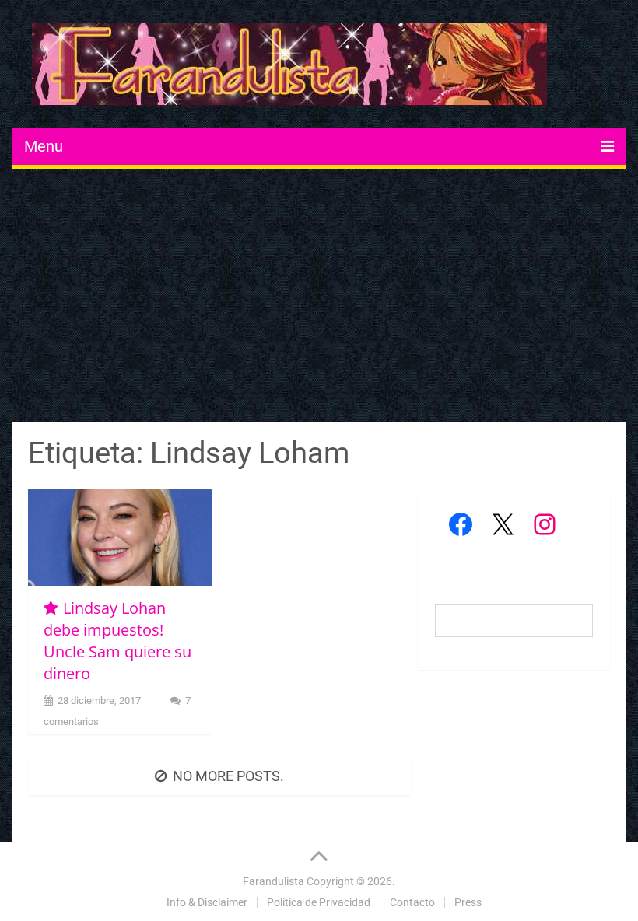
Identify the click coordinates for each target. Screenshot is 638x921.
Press (468, 902)
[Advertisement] (319, 297)
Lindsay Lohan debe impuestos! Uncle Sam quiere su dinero (117, 640)
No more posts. (228, 776)
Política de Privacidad (318, 902)
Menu (43, 146)
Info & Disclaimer (207, 902)
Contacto (412, 902)
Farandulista (273, 881)
